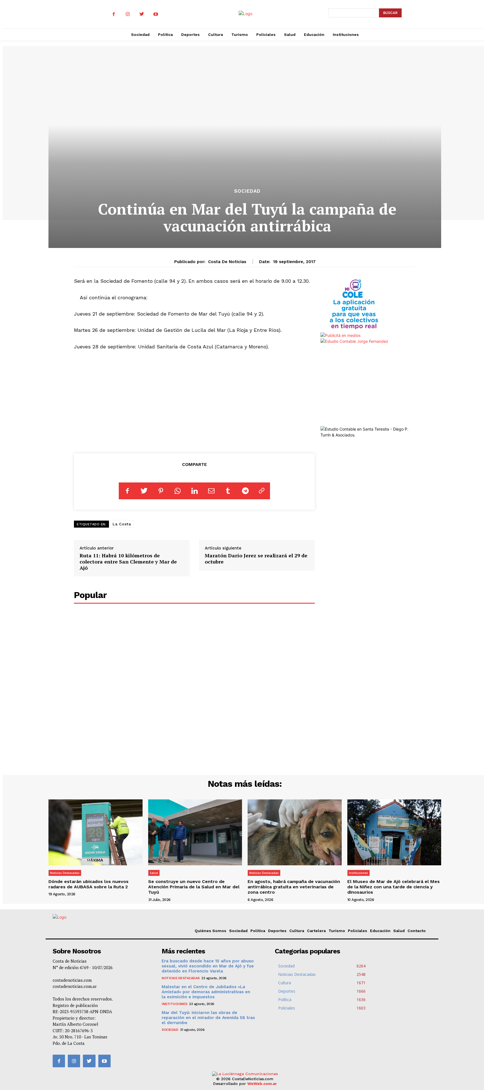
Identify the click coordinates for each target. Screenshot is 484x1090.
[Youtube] (155, 14)
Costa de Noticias (227, 261)
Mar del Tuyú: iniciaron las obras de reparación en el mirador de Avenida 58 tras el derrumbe (208, 1017)
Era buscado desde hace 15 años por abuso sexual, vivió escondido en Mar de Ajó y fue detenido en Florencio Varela (208, 966)
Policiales (357, 930)
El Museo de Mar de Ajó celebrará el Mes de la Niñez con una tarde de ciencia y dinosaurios (393, 887)
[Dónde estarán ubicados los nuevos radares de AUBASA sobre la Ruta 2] (95, 832)
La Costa (122, 524)
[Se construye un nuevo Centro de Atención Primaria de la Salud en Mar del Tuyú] (195, 832)
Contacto (417, 930)
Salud (154, 873)
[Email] (211, 490)
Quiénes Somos (210, 930)
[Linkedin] (194, 490)
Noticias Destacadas (65, 873)
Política (257, 930)
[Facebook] (113, 14)
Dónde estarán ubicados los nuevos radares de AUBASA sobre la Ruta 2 (88, 884)
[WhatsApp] (177, 490)
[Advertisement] (194, 403)
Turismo (337, 930)
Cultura (296, 930)
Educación (380, 930)
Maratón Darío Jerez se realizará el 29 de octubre (256, 558)
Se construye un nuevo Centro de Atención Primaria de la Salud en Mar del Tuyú (193, 887)
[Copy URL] (261, 490)
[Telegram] (244, 490)
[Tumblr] (228, 490)
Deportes (277, 930)
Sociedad (247, 191)
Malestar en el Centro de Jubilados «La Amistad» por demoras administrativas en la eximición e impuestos (206, 991)
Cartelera (316, 930)
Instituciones (358, 873)
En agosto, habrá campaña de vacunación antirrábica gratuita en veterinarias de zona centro (294, 887)
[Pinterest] (160, 490)
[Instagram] (127, 14)
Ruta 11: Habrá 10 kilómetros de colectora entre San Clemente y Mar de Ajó (128, 561)
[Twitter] (141, 14)
